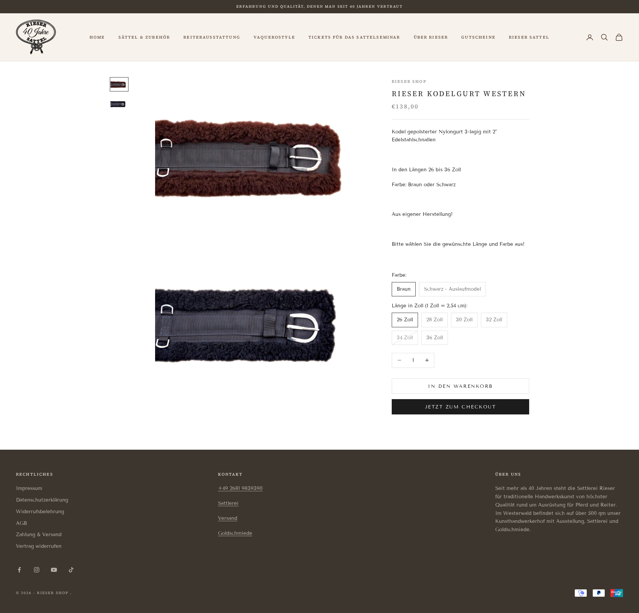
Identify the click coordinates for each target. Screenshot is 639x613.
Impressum (29, 488)
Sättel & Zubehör (144, 37)
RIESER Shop (409, 81)
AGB (21, 523)
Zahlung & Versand (39, 534)
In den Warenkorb (460, 386)
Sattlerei (228, 503)
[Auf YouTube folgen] (54, 569)
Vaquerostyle (274, 37)
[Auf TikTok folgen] (71, 569)
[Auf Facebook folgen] (19, 569)
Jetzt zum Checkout (460, 406)
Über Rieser (431, 37)
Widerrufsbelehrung (40, 512)
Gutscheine (478, 37)
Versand (227, 518)
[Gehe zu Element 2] (119, 104)
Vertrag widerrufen (39, 546)
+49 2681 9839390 (240, 488)
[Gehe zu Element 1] (119, 84)
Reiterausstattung (211, 37)
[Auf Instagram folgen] (36, 569)
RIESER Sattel (529, 37)
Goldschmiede (235, 533)
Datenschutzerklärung (42, 500)
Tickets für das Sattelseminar (354, 37)
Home (97, 37)
